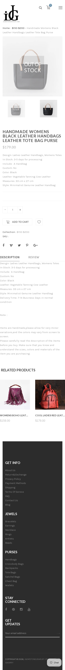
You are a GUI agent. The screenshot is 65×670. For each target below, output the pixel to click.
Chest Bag (11, 581)
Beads (8, 542)
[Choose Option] (15, 401)
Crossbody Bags (14, 563)
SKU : (5, 236)
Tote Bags (10, 572)
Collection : (9, 232)
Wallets (9, 585)
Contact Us (11, 500)
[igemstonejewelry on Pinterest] (13, 609)
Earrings (10, 525)
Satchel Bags (12, 576)
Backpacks (11, 568)
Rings (8, 534)
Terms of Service (14, 491)
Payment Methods (15, 483)
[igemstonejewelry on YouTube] (29, 609)
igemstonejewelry (35, 659)
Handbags (11, 559)
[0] (48, 8)
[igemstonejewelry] (11, 13)
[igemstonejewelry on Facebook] (6, 609)
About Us (10, 470)
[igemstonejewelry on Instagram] (21, 609)
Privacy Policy (13, 479)
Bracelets (10, 521)
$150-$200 (18, 28)
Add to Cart (20, 222)
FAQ (7, 496)
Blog (7, 504)
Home (6, 28)
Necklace (10, 530)
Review (33, 257)
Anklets (9, 538)
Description (10, 257)
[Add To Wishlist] (39, 221)
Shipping (10, 487)
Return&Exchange (15, 474)
